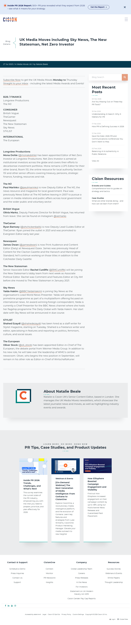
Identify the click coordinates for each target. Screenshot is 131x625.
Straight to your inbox (15, 83)
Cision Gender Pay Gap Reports (82, 599)
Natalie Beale (42, 64)
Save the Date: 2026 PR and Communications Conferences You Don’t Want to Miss (107, 139)
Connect (49, 569)
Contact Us (17, 578)
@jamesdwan (28, 245)
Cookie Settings (78, 614)
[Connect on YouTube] (12, 606)
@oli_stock (25, 345)
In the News (81, 582)
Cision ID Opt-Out (54, 614)
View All (95, 161)
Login (113, 619)
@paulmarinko (29, 187)
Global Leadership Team (81, 569)
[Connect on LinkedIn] (8, 606)
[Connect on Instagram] (15, 606)
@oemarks (60, 216)
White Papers (114, 578)
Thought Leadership (114, 582)
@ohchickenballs (31, 227)
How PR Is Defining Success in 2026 (108, 127)
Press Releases (81, 578)
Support (17, 582)
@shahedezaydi (31, 324)
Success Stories (114, 569)
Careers (81, 573)
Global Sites (124, 619)
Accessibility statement (33, 614)
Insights (49, 582)
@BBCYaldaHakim (30, 291)
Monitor (49, 573)
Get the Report (98, 7)
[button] (124, 7)
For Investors (82, 587)
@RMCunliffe (57, 270)
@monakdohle (27, 155)
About (62, 391)
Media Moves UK (24, 64)
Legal (44, 614)
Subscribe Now (12, 80)
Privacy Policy (66, 614)
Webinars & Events (64, 479)
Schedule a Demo (17, 569)
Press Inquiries (17, 573)
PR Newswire (49, 578)
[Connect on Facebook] (5, 606)
